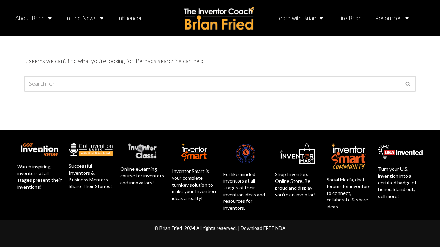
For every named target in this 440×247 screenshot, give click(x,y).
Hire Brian (349, 18)
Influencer (129, 18)
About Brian (30, 18)
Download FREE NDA (263, 228)
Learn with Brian (296, 18)
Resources (388, 18)
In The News (81, 18)
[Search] (408, 84)
